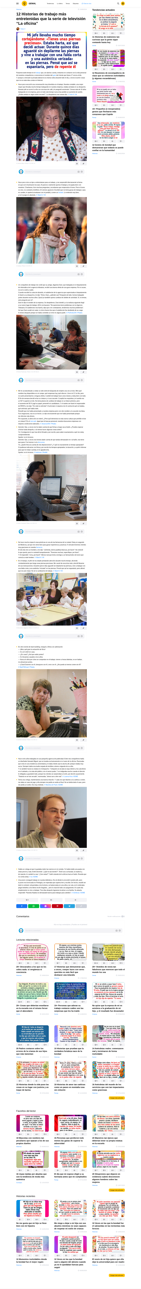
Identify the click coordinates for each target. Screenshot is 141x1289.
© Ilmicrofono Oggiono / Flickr (24, 628)
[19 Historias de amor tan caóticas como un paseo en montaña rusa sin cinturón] (70, 1070)
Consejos (19, 1182)
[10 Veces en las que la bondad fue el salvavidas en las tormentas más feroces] (108, 1209)
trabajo (38, 73)
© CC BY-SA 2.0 (35, 372)
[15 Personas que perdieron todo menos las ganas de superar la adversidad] (70, 1124)
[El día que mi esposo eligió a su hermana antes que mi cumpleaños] (70, 1160)
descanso (41, 442)
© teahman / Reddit (40, 452)
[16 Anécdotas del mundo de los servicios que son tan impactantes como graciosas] (108, 1070)
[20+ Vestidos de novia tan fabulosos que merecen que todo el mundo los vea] (108, 953)
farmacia (39, 547)
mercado (33, 421)
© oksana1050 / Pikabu (48, 424)
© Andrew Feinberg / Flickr (23, 850)
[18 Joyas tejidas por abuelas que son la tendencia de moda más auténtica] (32, 1160)
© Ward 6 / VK (41, 195)
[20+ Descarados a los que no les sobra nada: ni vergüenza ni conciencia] (32, 953)
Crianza (56, 978)
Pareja (94, 117)
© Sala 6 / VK (72, 94)
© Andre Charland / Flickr (22, 523)
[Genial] (29, 3)
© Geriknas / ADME (78, 893)
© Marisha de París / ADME (53, 785)
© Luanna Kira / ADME (70, 776)
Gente (94, 45)
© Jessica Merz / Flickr (22, 163)
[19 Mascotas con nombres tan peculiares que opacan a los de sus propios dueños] (32, 1124)
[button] (27, 900)
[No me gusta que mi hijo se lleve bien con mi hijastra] (32, 1209)
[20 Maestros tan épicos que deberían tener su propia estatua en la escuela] (108, 1124)
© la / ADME (33, 877)
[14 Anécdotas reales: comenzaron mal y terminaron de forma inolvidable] (108, 1034)
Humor (94, 1057)
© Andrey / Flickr (20, 266)
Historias (19, 9)
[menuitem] (50, 3)
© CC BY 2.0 (31, 163)
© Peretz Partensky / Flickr (23, 372)
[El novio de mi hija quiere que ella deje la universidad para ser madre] (108, 1245)
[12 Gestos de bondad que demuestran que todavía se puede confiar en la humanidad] (108, 131)
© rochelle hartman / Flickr (23, 739)
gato (54, 75)
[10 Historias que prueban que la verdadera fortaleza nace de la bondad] (70, 1034)
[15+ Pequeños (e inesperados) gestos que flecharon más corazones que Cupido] (108, 95)
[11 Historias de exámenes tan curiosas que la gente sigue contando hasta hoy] (108, 23)
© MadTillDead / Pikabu (26, 667)
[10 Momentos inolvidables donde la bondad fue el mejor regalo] (32, 1245)
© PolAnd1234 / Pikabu (74, 313)
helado (60, 192)
